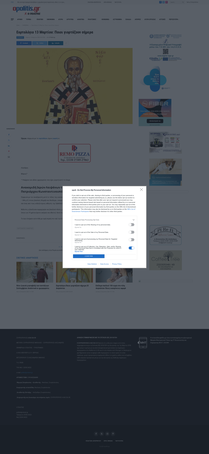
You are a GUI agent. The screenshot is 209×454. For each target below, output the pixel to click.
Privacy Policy (117, 264)
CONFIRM (89, 256)
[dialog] (104, 227)
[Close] (142, 190)
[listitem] (104, 220)
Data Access (104, 264)
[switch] (131, 224)
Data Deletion (92, 264)
